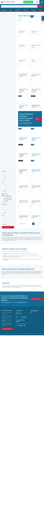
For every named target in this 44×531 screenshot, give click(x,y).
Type (3, 182)
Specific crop (4, 204)
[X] (16, 325)
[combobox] (19, 6)
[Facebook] (18, 325)
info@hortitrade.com (22, 302)
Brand (3, 215)
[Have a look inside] (36, 317)
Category (4, 171)
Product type (4, 193)
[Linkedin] (24, 325)
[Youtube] (20, 325)
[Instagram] (22, 325)
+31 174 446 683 (6, 302)
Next (40, 223)
